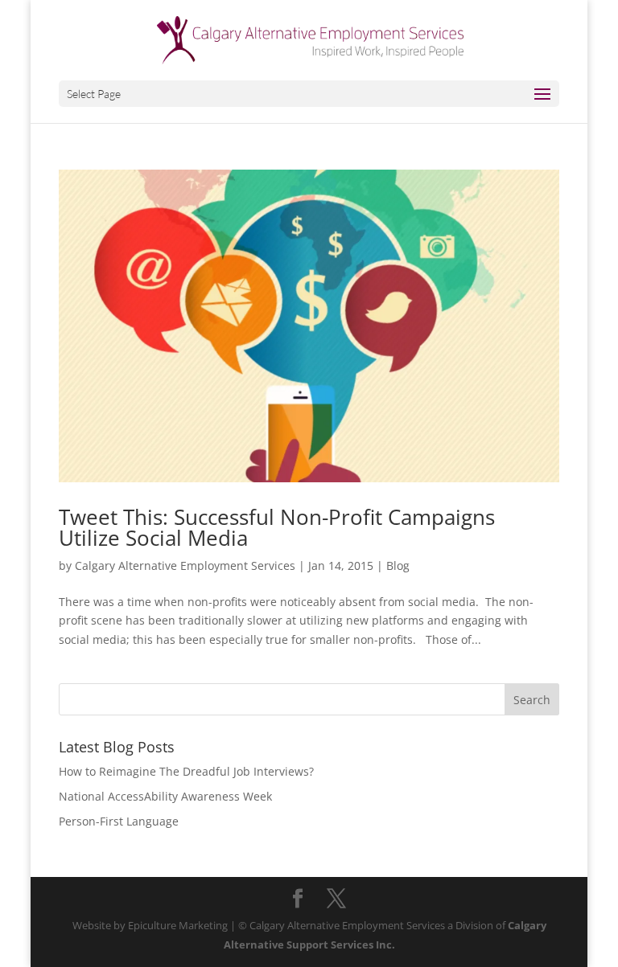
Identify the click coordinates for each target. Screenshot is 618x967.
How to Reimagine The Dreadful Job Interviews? (186, 771)
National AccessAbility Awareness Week (165, 796)
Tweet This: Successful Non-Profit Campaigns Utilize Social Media (277, 527)
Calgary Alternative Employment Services (185, 565)
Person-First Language (119, 821)
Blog (398, 565)
